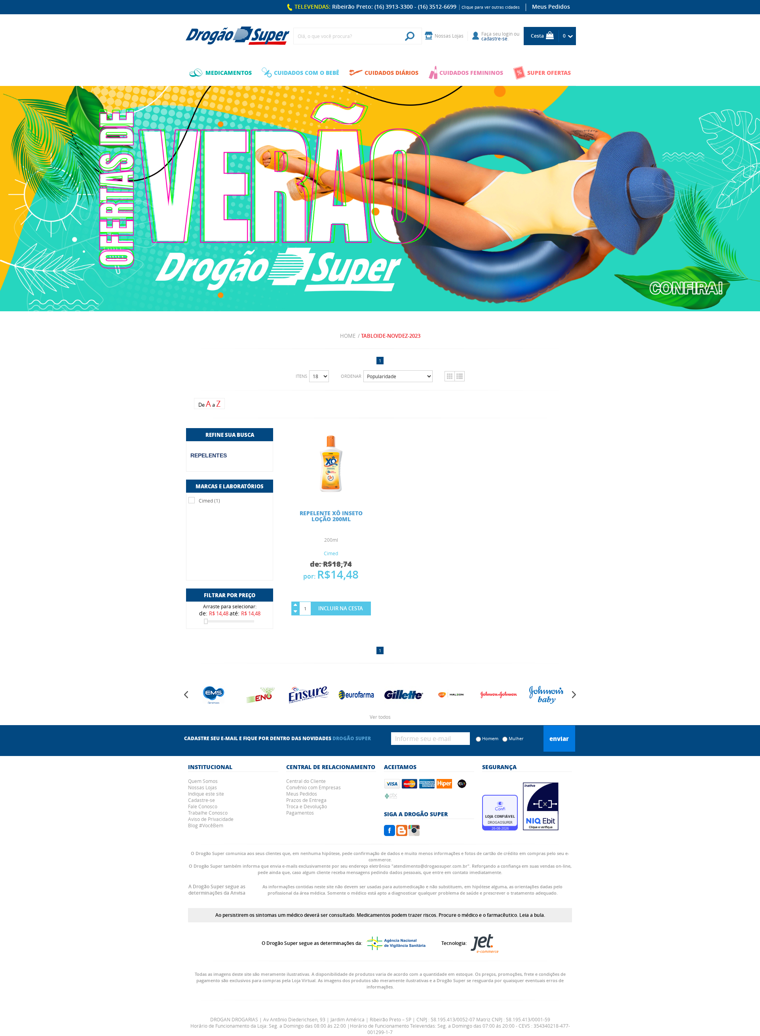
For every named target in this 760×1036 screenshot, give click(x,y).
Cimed (331, 553)
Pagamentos (300, 812)
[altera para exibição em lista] (459, 376)
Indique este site (206, 793)
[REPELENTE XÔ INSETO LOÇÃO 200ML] (331, 493)
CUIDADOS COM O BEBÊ (306, 72)
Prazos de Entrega (306, 800)
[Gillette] (356, 695)
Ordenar (351, 376)
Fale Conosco (202, 806)
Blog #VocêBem (205, 825)
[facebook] (389, 833)
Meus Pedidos (551, 6)
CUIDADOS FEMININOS (471, 72)
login (507, 33)
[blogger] (401, 833)
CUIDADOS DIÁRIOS (391, 72)
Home (347, 335)
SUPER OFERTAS (549, 72)
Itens (301, 376)
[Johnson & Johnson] (451, 695)
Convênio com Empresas (313, 787)
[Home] (237, 36)
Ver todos (380, 717)
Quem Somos (203, 781)
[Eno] (214, 695)
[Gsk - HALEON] (404, 695)
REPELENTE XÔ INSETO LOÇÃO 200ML (331, 516)
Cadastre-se (201, 800)
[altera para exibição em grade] (449, 376)
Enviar (559, 738)
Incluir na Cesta (340, 608)
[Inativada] (541, 828)
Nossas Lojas (202, 787)
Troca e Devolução (306, 806)
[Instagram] (414, 833)
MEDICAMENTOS (228, 72)
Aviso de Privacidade (211, 819)
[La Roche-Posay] (546, 695)
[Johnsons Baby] (499, 695)
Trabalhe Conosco (208, 812)
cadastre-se (494, 38)
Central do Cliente (306, 781)
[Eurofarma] (309, 695)
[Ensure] (261, 695)
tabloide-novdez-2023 (390, 336)
